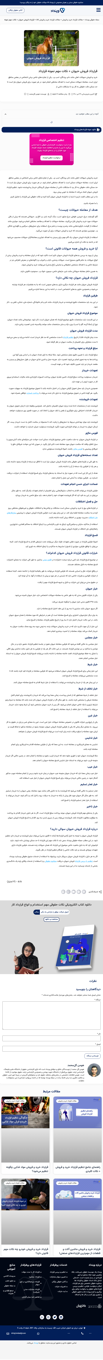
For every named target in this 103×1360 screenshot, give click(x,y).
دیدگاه (97, 1000)
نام (99, 1034)
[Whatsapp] (42, 1317)
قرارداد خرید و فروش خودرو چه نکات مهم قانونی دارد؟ (26, 1251)
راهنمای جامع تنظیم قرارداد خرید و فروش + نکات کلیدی (78, 1169)
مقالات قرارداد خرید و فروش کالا (48, 19)
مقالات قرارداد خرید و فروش (72, 19)
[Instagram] (48, 1317)
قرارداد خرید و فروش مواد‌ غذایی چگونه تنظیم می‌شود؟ (27, 1169)
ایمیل (98, 1044)
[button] (84, 892)
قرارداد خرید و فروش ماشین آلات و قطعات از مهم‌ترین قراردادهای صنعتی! (79, 1251)
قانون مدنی (47, 559)
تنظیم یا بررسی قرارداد (84, 861)
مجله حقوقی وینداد (92, 19)
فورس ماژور (77, 449)
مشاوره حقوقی (51, 861)
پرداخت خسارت (32, 393)
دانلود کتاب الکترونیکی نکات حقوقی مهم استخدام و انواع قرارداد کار (51, 904)
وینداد (36, 1343)
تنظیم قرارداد (68, 337)
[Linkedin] (61, 1317)
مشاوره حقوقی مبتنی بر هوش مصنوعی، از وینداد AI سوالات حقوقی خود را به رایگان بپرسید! (51, 2)
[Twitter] (55, 1317)
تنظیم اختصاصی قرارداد (51, 140)
